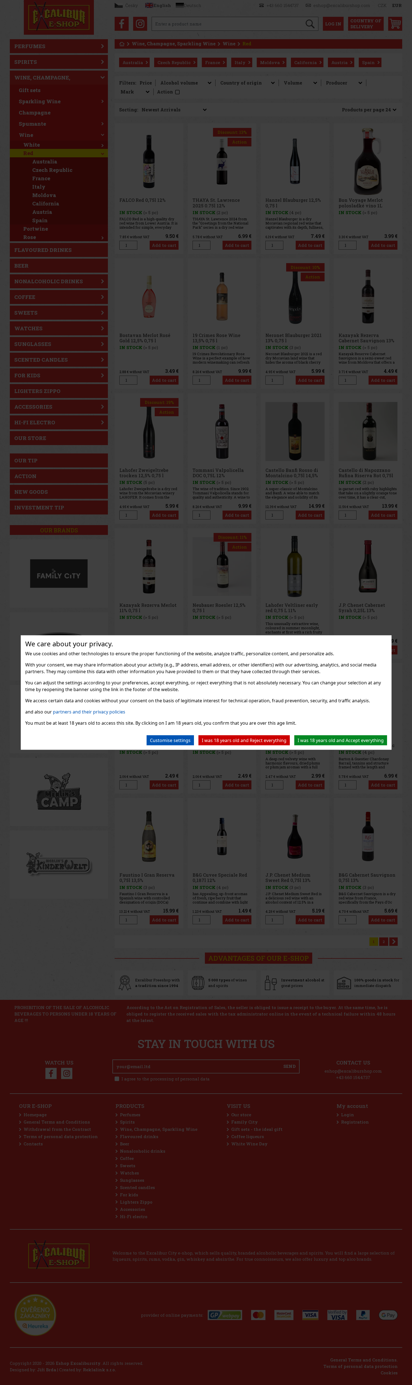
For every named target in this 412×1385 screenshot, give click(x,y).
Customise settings (170, 740)
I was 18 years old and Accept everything (341, 740)
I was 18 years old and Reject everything (244, 740)
